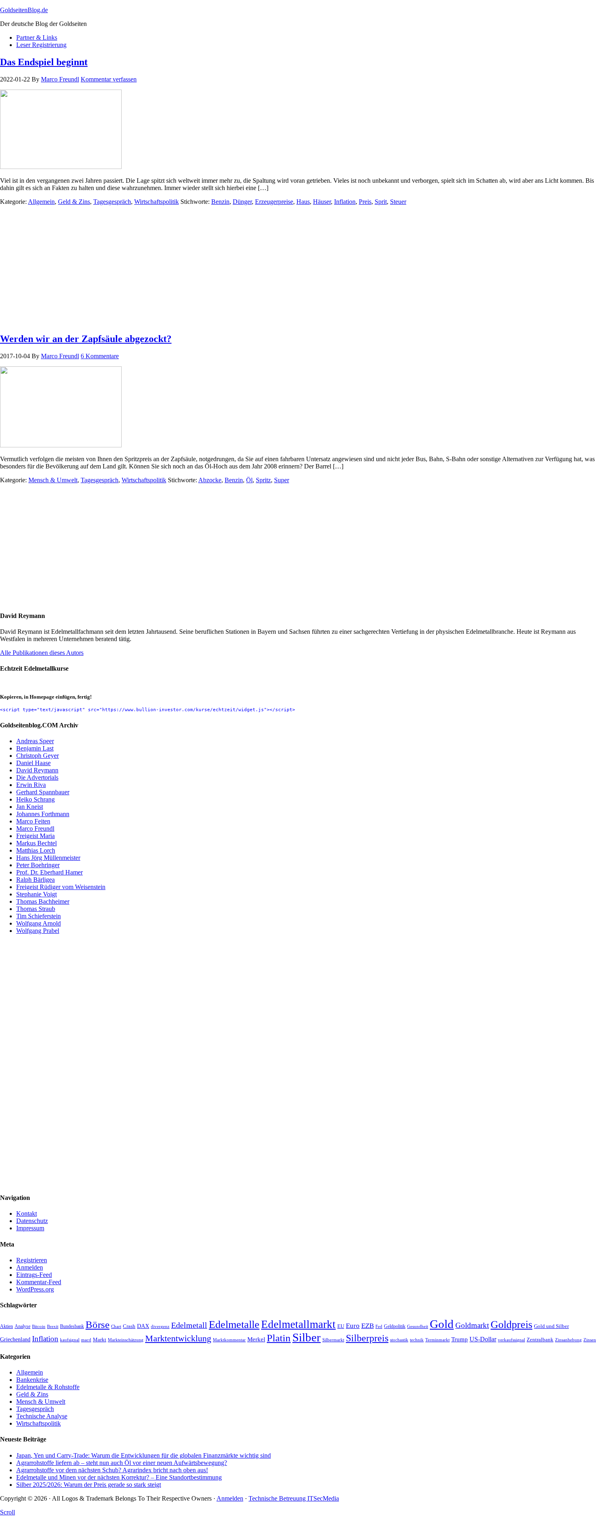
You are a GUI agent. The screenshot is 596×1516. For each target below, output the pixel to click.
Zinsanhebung (568, 1339)
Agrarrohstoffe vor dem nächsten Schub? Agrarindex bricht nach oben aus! (112, 1470)
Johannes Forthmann (42, 813)
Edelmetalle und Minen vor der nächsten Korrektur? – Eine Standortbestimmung (119, 1477)
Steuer (398, 201)
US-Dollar (483, 1339)
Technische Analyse (41, 1416)
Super (281, 480)
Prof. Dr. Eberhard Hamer (49, 872)
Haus (303, 201)
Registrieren (31, 1260)
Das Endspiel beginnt (44, 62)
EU (340, 1326)
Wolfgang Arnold (38, 923)
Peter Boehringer (38, 865)
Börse (97, 1324)
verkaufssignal (511, 1339)
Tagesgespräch (112, 201)
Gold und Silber (551, 1326)
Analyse (22, 1326)
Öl (249, 480)
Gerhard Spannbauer (42, 792)
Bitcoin (38, 1326)
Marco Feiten (33, 821)
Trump (459, 1339)
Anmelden (29, 1267)
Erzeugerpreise (274, 201)
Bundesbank (72, 1326)
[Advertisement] (243, 268)
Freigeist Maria (35, 835)
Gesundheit (417, 1326)
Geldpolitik (394, 1326)
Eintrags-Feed (34, 1274)
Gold (442, 1323)
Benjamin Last (35, 748)
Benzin (220, 201)
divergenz (160, 1326)
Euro (353, 1326)
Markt (99, 1340)
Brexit (52, 1326)
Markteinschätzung (126, 1339)
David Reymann (37, 770)
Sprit (381, 201)
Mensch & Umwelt (52, 480)
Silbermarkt (333, 1339)
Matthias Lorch (35, 850)
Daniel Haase (33, 762)
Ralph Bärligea (35, 879)
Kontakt (26, 1213)
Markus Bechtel (36, 843)
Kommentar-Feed (38, 1282)
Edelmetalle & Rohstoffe (47, 1386)
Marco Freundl (35, 828)
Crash (129, 1326)
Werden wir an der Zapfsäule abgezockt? (86, 339)
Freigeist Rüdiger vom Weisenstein (60, 886)
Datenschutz (32, 1220)
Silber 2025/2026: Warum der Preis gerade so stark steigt (88, 1484)
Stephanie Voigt (36, 894)
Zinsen (589, 1339)
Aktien (6, 1326)
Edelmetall (189, 1325)
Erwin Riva (31, 784)
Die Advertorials (37, 777)
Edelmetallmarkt (298, 1324)
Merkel (256, 1339)
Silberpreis (367, 1338)
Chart (116, 1326)
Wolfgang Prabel (37, 930)
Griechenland (15, 1339)
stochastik (399, 1340)
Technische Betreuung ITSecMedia (294, 1498)
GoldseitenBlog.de (24, 9)
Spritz (263, 480)
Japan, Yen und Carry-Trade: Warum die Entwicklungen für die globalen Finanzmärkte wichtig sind (143, 1455)
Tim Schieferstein (38, 916)
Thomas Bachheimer (42, 901)
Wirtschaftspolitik (156, 201)
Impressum (30, 1228)
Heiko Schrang (35, 799)
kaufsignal (69, 1340)
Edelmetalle (234, 1324)
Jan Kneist (29, 806)
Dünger (242, 201)
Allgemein (41, 201)
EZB (367, 1326)
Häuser (322, 201)
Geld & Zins (74, 201)
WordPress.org (35, 1289)
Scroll (7, 1512)
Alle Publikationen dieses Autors (42, 652)
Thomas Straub (35, 908)
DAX (143, 1326)
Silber (306, 1337)
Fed (378, 1326)
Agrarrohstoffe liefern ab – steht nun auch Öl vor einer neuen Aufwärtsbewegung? (121, 1462)
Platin (279, 1337)
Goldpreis (511, 1324)
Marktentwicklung (178, 1338)
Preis (365, 201)
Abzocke (209, 480)
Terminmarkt (437, 1339)
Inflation (345, 201)
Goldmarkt (472, 1325)
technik (417, 1339)
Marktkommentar (229, 1339)
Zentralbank (540, 1340)
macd (86, 1339)
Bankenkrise (32, 1379)
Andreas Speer (35, 741)
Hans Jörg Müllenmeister (48, 857)
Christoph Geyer (37, 755)
